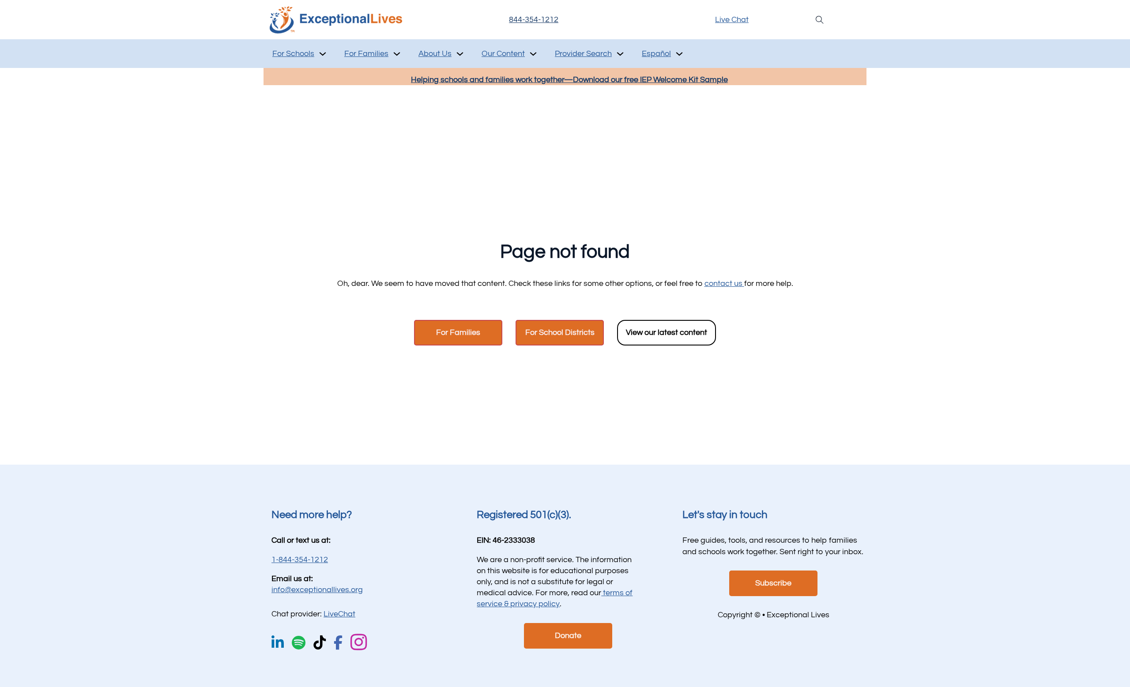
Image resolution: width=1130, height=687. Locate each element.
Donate (568, 635)
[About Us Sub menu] (460, 54)
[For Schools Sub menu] (323, 54)
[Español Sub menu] (679, 54)
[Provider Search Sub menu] (620, 54)
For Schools (293, 53)
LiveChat (339, 614)
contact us (724, 283)
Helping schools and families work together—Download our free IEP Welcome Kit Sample (569, 79)
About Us (435, 53)
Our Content (503, 53)
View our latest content (666, 332)
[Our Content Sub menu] (533, 54)
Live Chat (732, 19)
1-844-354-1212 (299, 560)
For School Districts (560, 332)
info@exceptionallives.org (317, 590)
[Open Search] (819, 19)
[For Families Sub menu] (397, 54)
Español (656, 53)
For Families (366, 53)
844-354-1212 (533, 19)
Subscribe (773, 583)
